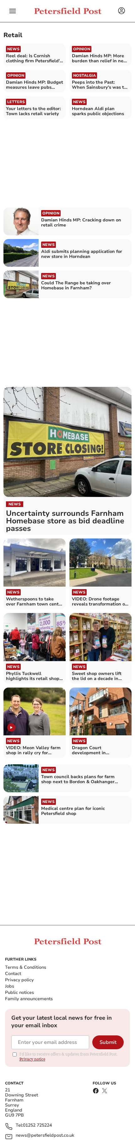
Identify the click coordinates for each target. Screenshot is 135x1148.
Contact (13, 974)
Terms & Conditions (25, 967)
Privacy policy (19, 980)
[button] (12, 11)
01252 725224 (37, 1125)
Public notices (19, 992)
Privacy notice (32, 1059)
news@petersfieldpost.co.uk (45, 1135)
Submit (108, 1042)
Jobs (9, 986)
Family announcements (29, 999)
